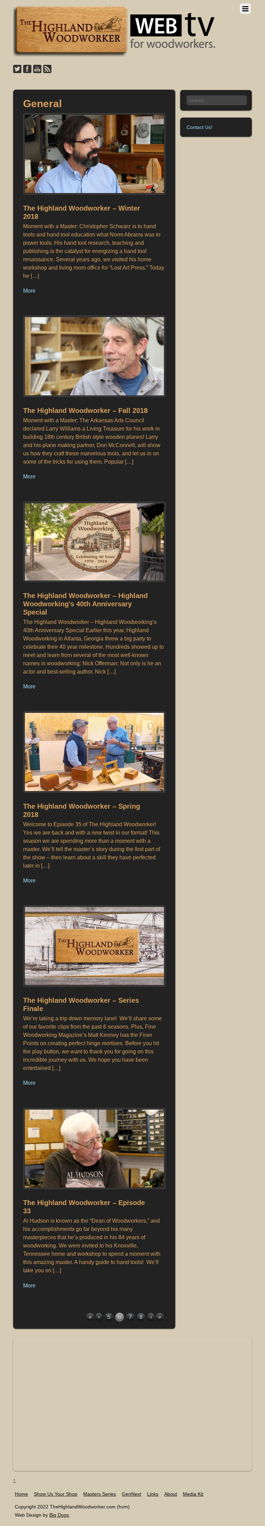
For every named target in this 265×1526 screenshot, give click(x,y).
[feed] (47, 69)
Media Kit (193, 1494)
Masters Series (99, 1494)
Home (21, 1494)
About (170, 1494)
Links (152, 1494)
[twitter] (17, 69)
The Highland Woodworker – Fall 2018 (85, 410)
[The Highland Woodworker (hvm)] (115, 55)
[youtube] (37, 69)
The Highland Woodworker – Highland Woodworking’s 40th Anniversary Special (85, 604)
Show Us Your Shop (55, 1494)
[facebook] (27, 69)
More (29, 291)
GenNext (131, 1494)
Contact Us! (199, 127)
